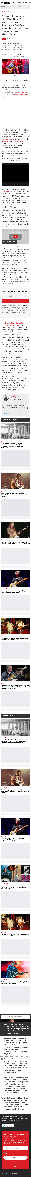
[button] (2, 2)
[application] (15, 173)
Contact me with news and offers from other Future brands (15, 1152)
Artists (3, 11)
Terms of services (22, 305)
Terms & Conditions (13, 1165)
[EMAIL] (11, 401)
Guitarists (10, 11)
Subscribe (21, 2)
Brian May (5, 141)
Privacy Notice (24, 307)
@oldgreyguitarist (8, 139)
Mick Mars (5, 192)
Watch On (6, 242)
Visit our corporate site (15, 1120)
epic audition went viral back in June (15, 94)
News (4, 39)
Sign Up (15, 1158)
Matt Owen (12, 39)
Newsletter (26, 80)
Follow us (17, 80)
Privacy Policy (22, 1164)
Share (6, 80)
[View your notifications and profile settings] (14, 2)
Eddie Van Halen (19, 141)
